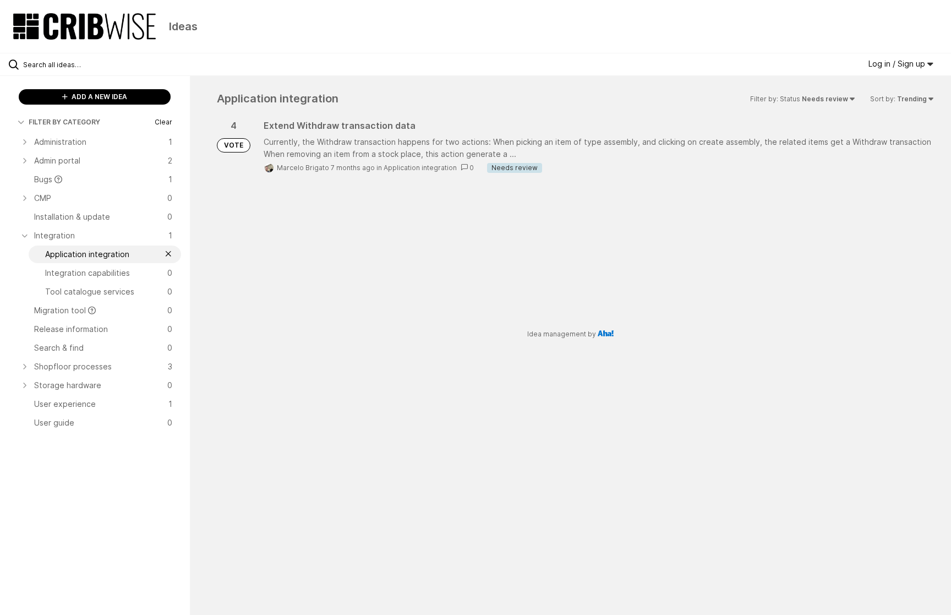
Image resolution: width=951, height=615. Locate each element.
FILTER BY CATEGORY (64, 122)
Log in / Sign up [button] (897, 63)
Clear (163, 122)
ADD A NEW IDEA (98, 96)
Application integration (420, 168)
